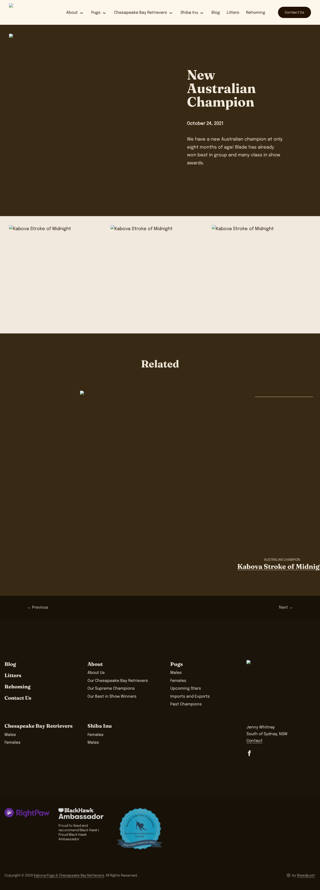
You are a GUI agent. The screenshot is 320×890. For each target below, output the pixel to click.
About (72, 13)
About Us (96, 673)
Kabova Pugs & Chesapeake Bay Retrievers (69, 875)
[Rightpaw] (27, 812)
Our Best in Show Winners (112, 697)
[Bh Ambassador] (83, 813)
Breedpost (306, 875)
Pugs (95, 13)
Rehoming (255, 13)
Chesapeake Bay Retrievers (140, 13)
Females (178, 681)
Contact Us (294, 12)
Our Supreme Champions (111, 689)
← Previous (37, 608)
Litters (233, 13)
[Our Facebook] (249, 753)
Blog (216, 13)
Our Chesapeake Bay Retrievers (118, 681)
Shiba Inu (189, 13)
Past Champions (186, 704)
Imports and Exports (190, 697)
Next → (286, 608)
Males (176, 673)
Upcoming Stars (185, 689)
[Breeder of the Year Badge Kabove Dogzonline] (139, 829)
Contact (254, 741)
